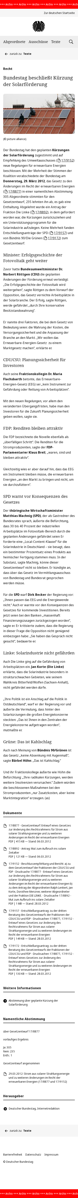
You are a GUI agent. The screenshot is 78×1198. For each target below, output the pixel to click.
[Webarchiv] (38, 26)
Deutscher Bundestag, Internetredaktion (34, 1108)
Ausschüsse (38, 41)
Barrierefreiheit (12, 1154)
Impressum (51, 1154)
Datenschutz (33, 1154)
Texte (55, 41)
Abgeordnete (14, 41)
